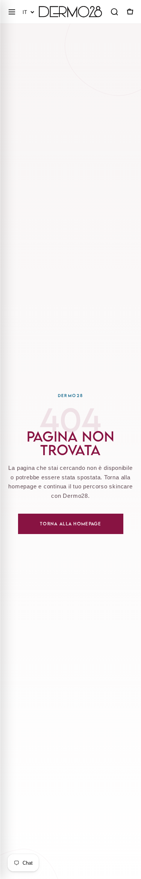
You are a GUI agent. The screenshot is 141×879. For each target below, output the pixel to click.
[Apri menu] (11, 11)
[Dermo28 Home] (70, 11)
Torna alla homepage (70, 523)
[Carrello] (129, 11)
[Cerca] (114, 11)
